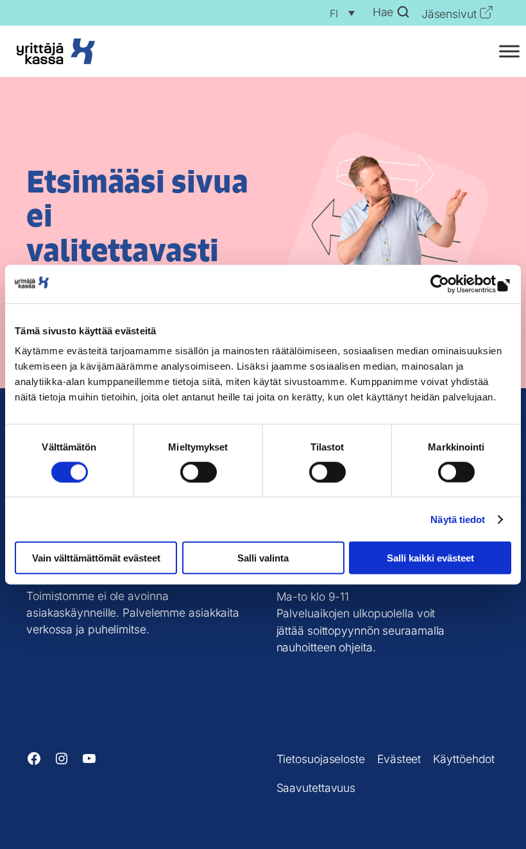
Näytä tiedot (457, 518)
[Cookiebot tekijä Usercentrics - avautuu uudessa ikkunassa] (455, 283)
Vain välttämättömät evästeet (96, 558)
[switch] (198, 471)
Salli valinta (263, 558)
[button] (339, 13)
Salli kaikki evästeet (430, 558)
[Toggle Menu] (509, 51)
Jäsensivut (449, 14)
